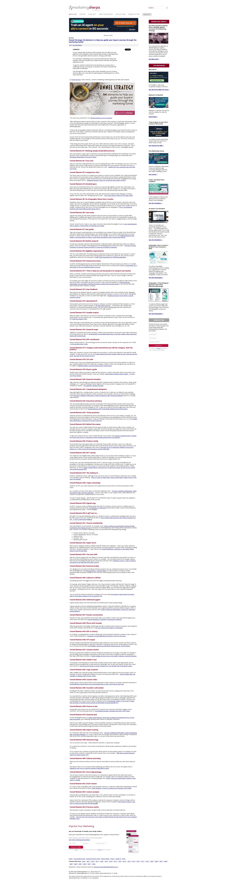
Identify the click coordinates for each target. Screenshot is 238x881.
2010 (147, 861)
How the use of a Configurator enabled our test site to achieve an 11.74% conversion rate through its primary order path (102, 448)
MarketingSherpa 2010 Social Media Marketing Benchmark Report (108, 409)
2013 (133, 861)
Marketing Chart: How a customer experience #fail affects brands (89, 768)
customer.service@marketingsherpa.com (106, 867)
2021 (97, 861)
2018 (110, 861)
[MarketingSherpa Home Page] (84, 11)
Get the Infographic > (156, 277)
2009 (151, 861)
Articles (73, 14)
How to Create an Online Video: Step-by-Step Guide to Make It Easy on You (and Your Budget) (103, 478)
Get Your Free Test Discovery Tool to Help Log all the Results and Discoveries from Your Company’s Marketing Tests (103, 817)
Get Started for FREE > (156, 145)
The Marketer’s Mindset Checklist (93, 386)
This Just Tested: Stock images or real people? (109, 628)
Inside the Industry (77, 319)
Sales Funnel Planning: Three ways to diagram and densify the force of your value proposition (102, 718)
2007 (160, 861)
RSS (70, 45)
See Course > (153, 174)
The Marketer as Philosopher (97, 508)
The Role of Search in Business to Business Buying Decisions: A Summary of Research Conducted (103, 246)
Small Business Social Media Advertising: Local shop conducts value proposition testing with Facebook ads (103, 335)
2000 (93, 864)
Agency (147, 14)
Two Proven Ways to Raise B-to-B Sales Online (118, 195)
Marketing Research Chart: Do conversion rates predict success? (106, 180)
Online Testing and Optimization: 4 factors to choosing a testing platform (102, 610)
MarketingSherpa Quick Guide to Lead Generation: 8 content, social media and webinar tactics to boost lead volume (102, 236)
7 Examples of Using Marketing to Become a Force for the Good (106, 636)
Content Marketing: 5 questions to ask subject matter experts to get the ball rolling (102, 550)
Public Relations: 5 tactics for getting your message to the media (111, 788)
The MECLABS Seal (101, 305)
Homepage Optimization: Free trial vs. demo (83, 157)
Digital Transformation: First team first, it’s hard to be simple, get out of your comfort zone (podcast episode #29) (102, 468)
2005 (71, 864)
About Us (118, 859)
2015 (124, 861)
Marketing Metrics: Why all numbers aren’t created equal (95, 366)
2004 (75, 864)
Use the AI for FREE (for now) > (159, 89)
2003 (80, 864)
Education (121, 14)
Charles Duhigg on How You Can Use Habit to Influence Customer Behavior (114, 656)
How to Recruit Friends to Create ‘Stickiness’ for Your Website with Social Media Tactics (106, 666)
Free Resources (106, 14)
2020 (101, 861)
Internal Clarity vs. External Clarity (96, 571)
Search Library (105, 859)
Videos (82, 14)
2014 (129, 861)
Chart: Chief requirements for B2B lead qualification (110, 257)
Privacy (112, 859)
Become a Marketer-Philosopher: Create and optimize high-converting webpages (98, 395)
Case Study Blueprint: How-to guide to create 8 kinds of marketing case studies (103, 225)
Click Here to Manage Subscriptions (79, 840)
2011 (142, 861)
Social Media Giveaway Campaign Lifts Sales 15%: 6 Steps (112, 711)
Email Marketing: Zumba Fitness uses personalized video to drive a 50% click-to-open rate (97, 684)
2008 (156, 861)
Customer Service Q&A (93, 859)
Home (71, 859)
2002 (84, 864)
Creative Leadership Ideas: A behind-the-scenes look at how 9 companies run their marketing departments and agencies (103, 436)
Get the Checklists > (155, 240)
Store (123, 859)
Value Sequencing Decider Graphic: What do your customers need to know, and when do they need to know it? (103, 355)
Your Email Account (79, 859)
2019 (106, 861)
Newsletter (133, 14)
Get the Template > (155, 203)
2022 (92, 861)
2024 (83, 861)
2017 (115, 861)
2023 (88, 861)
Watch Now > (153, 117)
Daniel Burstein (76, 80)
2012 (138, 861)
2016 (119, 861)
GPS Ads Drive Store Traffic (79, 344)
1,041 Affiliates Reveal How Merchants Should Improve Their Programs (108, 646)
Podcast (92, 14)
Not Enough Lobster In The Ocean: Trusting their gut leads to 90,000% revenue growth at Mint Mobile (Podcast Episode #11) (102, 702)
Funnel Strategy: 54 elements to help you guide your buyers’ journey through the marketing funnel (102, 41)
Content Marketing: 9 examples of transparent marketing (104, 619)
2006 (165, 861)
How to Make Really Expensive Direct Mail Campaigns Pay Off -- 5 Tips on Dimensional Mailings (103, 518)
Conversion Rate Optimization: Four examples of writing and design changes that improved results (100, 283)
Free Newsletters (77, 45)
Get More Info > (154, 59)
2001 (89, 864)
